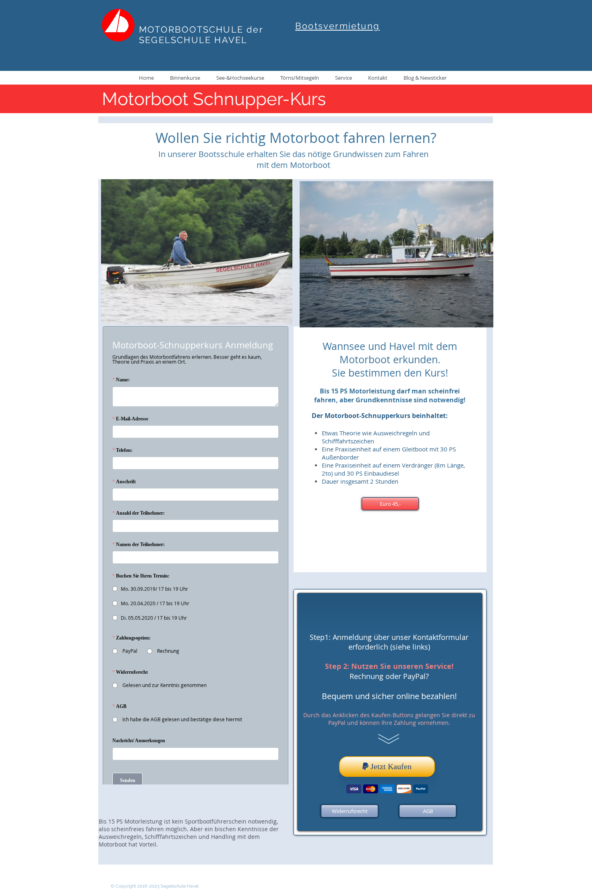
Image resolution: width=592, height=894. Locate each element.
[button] (390, 503)
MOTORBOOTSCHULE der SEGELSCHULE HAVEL (201, 34)
